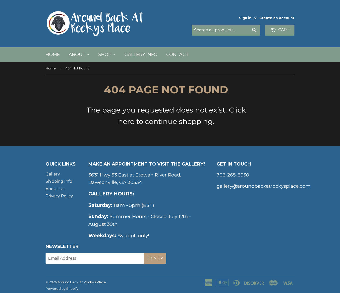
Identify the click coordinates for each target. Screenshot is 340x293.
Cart (283, 29)
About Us (55, 188)
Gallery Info (141, 54)
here (126, 121)
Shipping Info (59, 181)
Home (53, 54)
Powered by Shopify (62, 289)
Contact (177, 54)
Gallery (53, 174)
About (78, 54)
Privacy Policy (59, 196)
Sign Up (155, 258)
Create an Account (276, 18)
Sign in (245, 18)
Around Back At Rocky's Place (81, 282)
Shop (105, 54)
